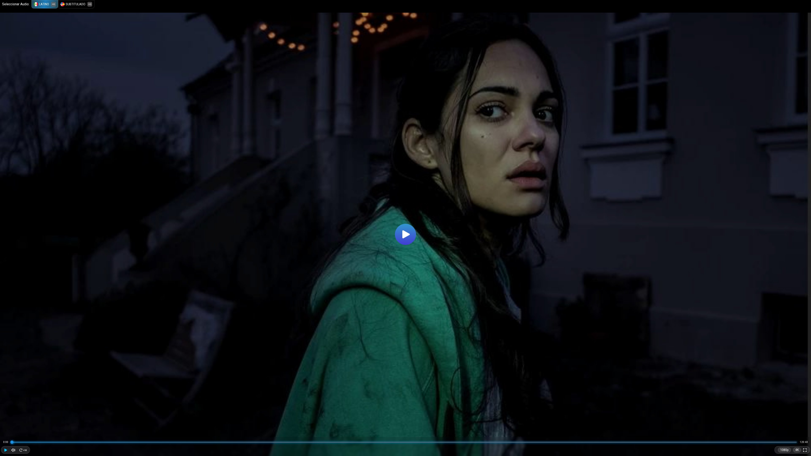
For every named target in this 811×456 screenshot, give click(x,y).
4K (797, 450)
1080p (784, 450)
